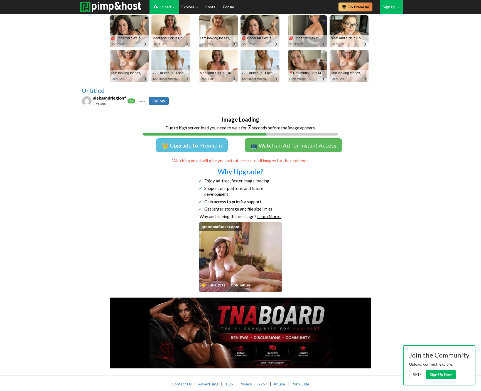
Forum (228, 6)
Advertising (208, 384)
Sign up (389, 6)
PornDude (300, 384)
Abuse (279, 384)
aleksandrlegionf (109, 97)
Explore (188, 6)
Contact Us (182, 384)
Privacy (245, 384)
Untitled (93, 91)
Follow (159, 100)
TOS (229, 384)
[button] (142, 101)
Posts (210, 6)
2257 (262, 384)
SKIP (417, 374)
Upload (165, 6)
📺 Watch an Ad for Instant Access (293, 145)
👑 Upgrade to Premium (192, 145)
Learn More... (269, 216)
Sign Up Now (441, 374)
